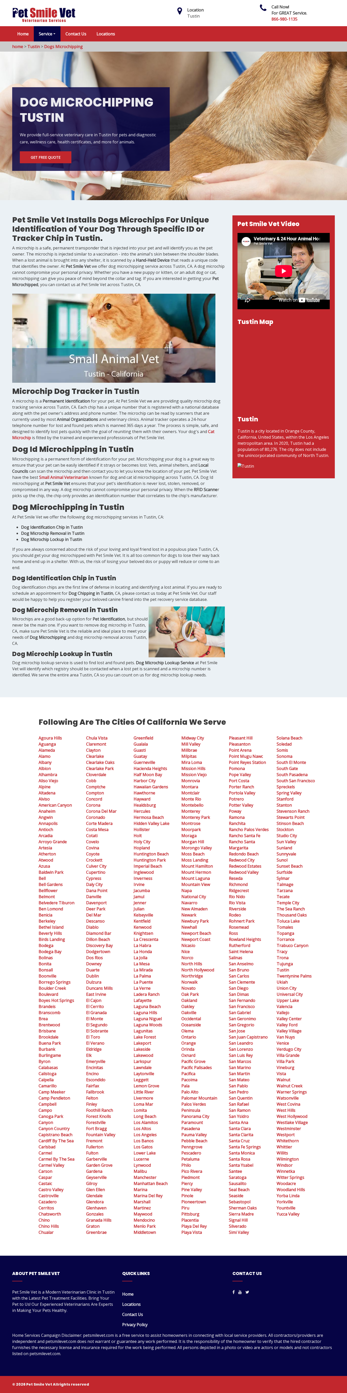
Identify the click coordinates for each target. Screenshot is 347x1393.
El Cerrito (95, 1006)
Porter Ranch (241, 787)
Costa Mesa (97, 829)
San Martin (239, 1073)
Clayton (93, 750)
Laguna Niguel (148, 1018)
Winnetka (286, 1171)
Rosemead (239, 927)
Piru (185, 1208)
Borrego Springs (55, 982)
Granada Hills (99, 1220)
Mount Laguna (195, 878)
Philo (186, 1165)
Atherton (47, 854)
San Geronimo (242, 1018)
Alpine (45, 787)
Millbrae (189, 750)
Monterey (190, 811)
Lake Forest (145, 1037)
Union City (286, 988)
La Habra (142, 945)
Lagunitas (143, 1031)
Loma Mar (143, 1104)
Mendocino (144, 1220)
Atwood (46, 860)
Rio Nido (237, 896)
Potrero (236, 799)
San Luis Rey (241, 1055)
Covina (92, 848)
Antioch (46, 829)
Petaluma (190, 1159)
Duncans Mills (99, 988)
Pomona (237, 768)
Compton (95, 793)
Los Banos (144, 1141)
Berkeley (47, 921)
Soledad (284, 744)
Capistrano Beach (55, 1134)
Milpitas (189, 756)
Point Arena (240, 750)
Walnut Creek (290, 1086)
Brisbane (47, 1031)
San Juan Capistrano (248, 1037)
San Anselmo (241, 964)
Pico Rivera (191, 1171)
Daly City (94, 884)
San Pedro (238, 1092)
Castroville (49, 1195)
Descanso (95, 921)
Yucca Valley (288, 1214)
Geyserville (96, 1177)
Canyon (46, 1122)
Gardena (94, 1171)
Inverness (143, 878)
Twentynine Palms (294, 976)
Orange (188, 1043)
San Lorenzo (241, 1049)
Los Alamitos (146, 1122)
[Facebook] (233, 1292)
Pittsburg (190, 1214)
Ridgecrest (239, 890)
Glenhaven (96, 1208)
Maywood (143, 1214)
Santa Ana (238, 1122)
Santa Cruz (239, 1141)
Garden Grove (99, 1165)
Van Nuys (286, 1037)
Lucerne (141, 1159)
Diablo (92, 927)
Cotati (92, 835)
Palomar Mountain (199, 1098)
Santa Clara (240, 1128)
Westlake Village (292, 1122)
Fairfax (92, 1086)
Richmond (238, 884)
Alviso (44, 799)
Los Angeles (145, 1134)
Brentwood (49, 1025)
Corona (93, 805)
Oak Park (190, 994)
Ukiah (282, 982)
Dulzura (93, 982)
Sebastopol (239, 1202)
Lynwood (142, 1165)
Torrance (285, 939)
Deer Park (95, 909)
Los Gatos (143, 1147)
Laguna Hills (145, 1012)
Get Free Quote (45, 157)
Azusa (44, 866)
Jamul (139, 896)
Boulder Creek (52, 988)
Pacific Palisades (196, 1067)
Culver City (96, 866)
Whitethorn (288, 1141)
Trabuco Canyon (292, 945)
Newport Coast (195, 939)
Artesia (45, 848)
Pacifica (188, 1073)
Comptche (95, 787)
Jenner (140, 903)
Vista (281, 1073)
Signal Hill (238, 1220)
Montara (189, 787)
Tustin (33, 46)
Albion (45, 768)
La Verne (142, 988)
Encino (92, 1073)
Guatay (140, 756)
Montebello (192, 805)
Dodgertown (98, 951)
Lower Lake (145, 1153)
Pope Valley (240, 774)
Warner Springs (292, 1092)
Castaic (45, 1183)
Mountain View (195, 884)
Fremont (94, 1141)
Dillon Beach (98, 939)
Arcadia (46, 835)
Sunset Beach (290, 866)
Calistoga (47, 1073)
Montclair (190, 793)
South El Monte (291, 762)
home (17, 46)
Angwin (46, 817)
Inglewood (144, 872)
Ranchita (237, 823)
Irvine (139, 884)
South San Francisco (296, 780)
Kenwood (142, 927)
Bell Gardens (51, 884)
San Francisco (242, 1006)
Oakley (187, 1006)
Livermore (143, 1098)
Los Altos (142, 1128)
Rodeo (235, 915)
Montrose (190, 823)
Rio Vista (237, 903)
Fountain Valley (100, 1134)
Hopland (142, 848)
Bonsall (46, 970)
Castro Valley (51, 1189)
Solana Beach (289, 738)
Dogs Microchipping (63, 46)
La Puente (143, 982)
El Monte (94, 1018)
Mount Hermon (196, 872)
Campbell (47, 1104)
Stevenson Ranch (293, 811)
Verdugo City (289, 1049)
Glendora (95, 1202)
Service (45, 34)
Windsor (285, 1165)
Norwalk (189, 982)
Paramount (192, 1122)
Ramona (237, 817)
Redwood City (242, 860)
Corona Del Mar (101, 811)
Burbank (47, 1049)
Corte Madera (99, 823)
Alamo (45, 756)
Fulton (92, 1153)
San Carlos (239, 976)
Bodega (46, 945)
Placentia (190, 1220)
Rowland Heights (245, 939)
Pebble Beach (194, 1141)
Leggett (141, 1080)
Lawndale (143, 1067)
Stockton (285, 829)
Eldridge (94, 1049)
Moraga (189, 835)
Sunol (282, 860)
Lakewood (143, 1055)
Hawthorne (144, 793)
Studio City (287, 835)
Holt (138, 835)
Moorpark (191, 829)
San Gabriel (240, 1012)
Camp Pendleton (54, 1098)
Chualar (46, 1232)
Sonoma (284, 756)
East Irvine (96, 994)
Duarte (93, 970)
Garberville (96, 1159)
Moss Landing (194, 860)
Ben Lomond (51, 909)
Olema (187, 1031)
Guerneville (144, 762)
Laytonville (144, 1073)
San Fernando (242, 1000)
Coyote (93, 854)
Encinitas (94, 1067)
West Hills (286, 1110)
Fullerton (94, 1147)
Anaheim (47, 811)
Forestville (96, 1122)
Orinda (187, 1049)
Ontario (188, 1037)
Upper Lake (288, 1000)
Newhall (189, 927)
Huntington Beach (151, 854)
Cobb (91, 780)
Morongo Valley (196, 848)
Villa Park (285, 1061)
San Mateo (239, 1080)
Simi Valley (239, 1232)
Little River (144, 1092)
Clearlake (95, 756)
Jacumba (142, 890)
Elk (89, 1055)
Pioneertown (193, 1202)
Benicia (45, 915)
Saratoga (237, 1177)
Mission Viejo (194, 774)
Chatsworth (50, 1214)
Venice (283, 1043)
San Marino (240, 1067)
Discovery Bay (99, 945)
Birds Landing (52, 939)
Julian (139, 909)
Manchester (145, 1177)
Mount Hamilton (197, 866)
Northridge (192, 976)
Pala (185, 1086)
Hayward (142, 799)
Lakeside (142, 1049)
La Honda (143, 951)
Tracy (282, 951)
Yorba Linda (288, 1195)
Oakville (188, 1012)
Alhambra (48, 774)
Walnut (283, 1080)
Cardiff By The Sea (56, 1141)
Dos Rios (94, 957)
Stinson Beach (290, 823)
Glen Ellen (95, 1189)
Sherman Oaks (243, 1208)
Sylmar (283, 878)
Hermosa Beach (149, 817)
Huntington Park (150, 860)
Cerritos (46, 1208)
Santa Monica (242, 1153)
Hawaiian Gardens (151, 787)
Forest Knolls (98, 1116)
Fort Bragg (96, 1128)
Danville (93, 896)
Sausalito (237, 1183)
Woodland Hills (291, 1189)
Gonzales (95, 1214)
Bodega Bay (50, 951)
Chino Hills (49, 1226)
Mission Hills (193, 768)
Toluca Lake (288, 921)
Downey (94, 964)
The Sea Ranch (291, 909)
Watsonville (288, 1098)
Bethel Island (51, 927)
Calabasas (48, 1067)
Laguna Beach (147, 1006)
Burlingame (50, 1055)
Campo (45, 1110)
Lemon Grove (146, 1086)
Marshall (142, 1202)
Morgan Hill (192, 841)
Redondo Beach (244, 854)
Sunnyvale (286, 854)
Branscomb (49, 1012)
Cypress (93, 878)
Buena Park (50, 1043)
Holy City (142, 841)
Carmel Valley (51, 1165)
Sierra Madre (241, 1214)
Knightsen (143, 933)
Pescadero (191, 1153)
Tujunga (285, 964)
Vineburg (285, 1067)
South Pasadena (292, 774)
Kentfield (142, 921)
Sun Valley (286, 841)
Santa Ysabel (241, 1165)
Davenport (96, 903)
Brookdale (48, 1037)
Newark (188, 915)
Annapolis (48, 823)
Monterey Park (195, 817)
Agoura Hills (50, 738)
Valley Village (289, 1031)
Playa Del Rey (194, 1226)
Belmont (47, 896)
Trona (283, 957)
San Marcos (240, 1061)
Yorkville (285, 1202)
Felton (92, 1098)
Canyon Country (54, 1128)
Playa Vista (191, 1232)
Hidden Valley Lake (151, 823)
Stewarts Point (291, 817)
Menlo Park (145, 1226)
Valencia (284, 1006)
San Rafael (239, 1104)
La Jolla (140, 957)
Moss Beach (192, 854)
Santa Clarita (241, 1134)
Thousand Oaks (292, 915)
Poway (235, 811)
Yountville (286, 1208)
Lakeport (142, 1043)
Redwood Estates (245, 866)
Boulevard (48, 994)
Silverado (237, 1226)
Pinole (187, 1195)
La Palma (142, 976)
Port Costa (239, 780)
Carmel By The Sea (56, 1159)
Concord (94, 799)
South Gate (287, 768)
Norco (187, 957)
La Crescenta (146, 939)
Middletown (145, 1232)
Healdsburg (145, 805)
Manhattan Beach (151, 1183)
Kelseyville (143, 915)
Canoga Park (51, 1116)
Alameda (47, 750)
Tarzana (285, 890)
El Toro (93, 1037)
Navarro (189, 903)
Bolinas (46, 957)
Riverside (237, 909)
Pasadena (190, 1128)
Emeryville (95, 1061)
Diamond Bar (98, 933)
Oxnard (188, 1055)
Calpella (46, 1080)
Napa (186, 890)
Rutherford (239, 945)
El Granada (96, 1012)
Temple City (288, 903)
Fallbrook (95, 1092)
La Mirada (143, 970)
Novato (188, 988)
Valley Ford (287, 1025)
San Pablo (238, 1086)
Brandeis (47, 1006)
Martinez (142, 1208)
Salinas (235, 957)
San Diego (238, 988)
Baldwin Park (51, 872)
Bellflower (48, 890)
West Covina (288, 1104)
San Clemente (242, 982)
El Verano (95, 1043)
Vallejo (283, 1012)
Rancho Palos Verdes (249, 829)
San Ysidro (239, 1116)
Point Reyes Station (247, 762)
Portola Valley (242, 793)
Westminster (289, 1128)
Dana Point (96, 890)
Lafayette (143, 1000)
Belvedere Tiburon (56, 903)
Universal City (290, 994)
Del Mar (93, 915)
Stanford (285, 799)
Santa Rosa (239, 1159)
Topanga (285, 933)
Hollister (142, 829)
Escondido (95, 1080)
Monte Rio (191, 799)
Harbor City (145, 780)
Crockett (94, 860)
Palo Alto (189, 1092)
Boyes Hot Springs (56, 1000)
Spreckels (286, 787)
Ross (233, 933)
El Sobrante (97, 1031)
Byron (44, 1061)
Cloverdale (96, 774)
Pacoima (189, 1080)
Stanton (284, 805)
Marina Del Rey (148, 1195)
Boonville (47, 976)
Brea (43, 1018)
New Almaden (194, 909)
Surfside (284, 872)
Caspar (45, 1177)
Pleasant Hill (241, 738)
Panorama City (195, 1116)
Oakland (189, 1000)
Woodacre (286, 1183)
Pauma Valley (194, 1134)
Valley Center (289, 1018)
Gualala (141, 744)
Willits (282, 1153)
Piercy (187, 1183)
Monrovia (190, 780)
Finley (91, 1104)
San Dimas (239, 994)
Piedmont (190, 1177)
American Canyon (55, 805)
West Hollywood (292, 1116)
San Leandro (241, 1043)
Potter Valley (241, 805)
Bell (42, 878)
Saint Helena (241, 951)
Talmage (285, 884)
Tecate (283, 896)
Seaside (236, 1195)
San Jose (237, 1031)
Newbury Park (195, 921)
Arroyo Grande (53, 841)
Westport (286, 1134)
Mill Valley (190, 744)
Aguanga (47, 744)
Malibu (140, 1171)
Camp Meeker (52, 1092)
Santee (235, 1171)
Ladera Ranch (147, 994)
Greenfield (143, 738)
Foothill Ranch (99, 1110)
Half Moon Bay (148, 774)
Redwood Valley (244, 872)
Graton (93, 1226)
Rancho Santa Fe (244, 835)
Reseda (236, 878)
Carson (45, 1171)
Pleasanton (239, 744)
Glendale (94, 1195)
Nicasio (188, 945)
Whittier (284, 1147)
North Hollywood (197, 970)
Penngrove (191, 1147)
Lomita (140, 1110)
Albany (45, 762)
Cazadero (48, 1202)
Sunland (284, 848)
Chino (44, 1220)
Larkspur (142, 1061)
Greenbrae (96, 1232)
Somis (282, 750)
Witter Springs (290, 1177)
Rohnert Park (242, 921)
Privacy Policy (135, 1324)
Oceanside (191, 1025)
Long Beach (145, 1116)
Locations (106, 34)
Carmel (45, 1153)
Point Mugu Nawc (246, 756)
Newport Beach (196, 933)
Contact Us (76, 34)
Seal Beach (239, 1189)
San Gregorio (241, 1025)
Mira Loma (191, 762)
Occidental (191, 1018)
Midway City (192, 738)
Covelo (92, 841)
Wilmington (288, 1159)
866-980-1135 (284, 19)
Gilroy (91, 1183)
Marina (140, 1189)
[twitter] (247, 1292)
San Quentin (241, 1098)
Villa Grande (288, 1055)
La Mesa (142, 964)
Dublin (92, 976)
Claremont (96, 744)
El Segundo (96, 1025)
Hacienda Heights (150, 768)
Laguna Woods (148, 1025)
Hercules (142, 811)
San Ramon (239, 1110)
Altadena (47, 793)
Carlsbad (47, 1147)
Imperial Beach (148, 866)
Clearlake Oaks (100, 762)
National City (193, 896)
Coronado (95, 817)
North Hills (191, 964)
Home (23, 34)
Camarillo (48, 1086)
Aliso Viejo (48, 780)
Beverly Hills (50, 933)
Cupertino (95, 872)
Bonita (45, 964)
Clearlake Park (100, 768)
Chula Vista (96, 738)
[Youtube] (240, 1292)
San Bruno (239, 970)
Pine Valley (191, 1189)
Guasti (140, 750)
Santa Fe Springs (245, 1147)
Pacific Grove (193, 1061)
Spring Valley (289, 793)
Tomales (285, 927)
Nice (185, 951)
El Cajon (93, 1000)
